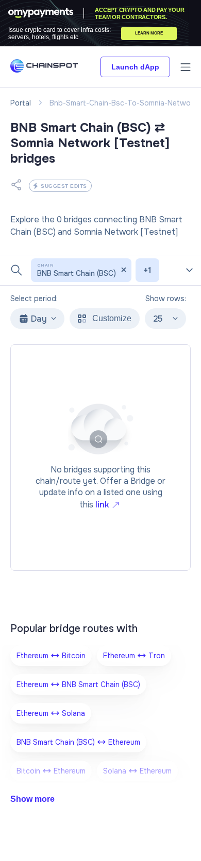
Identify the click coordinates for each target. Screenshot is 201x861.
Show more (32, 799)
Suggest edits (64, 186)
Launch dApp (135, 67)
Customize (111, 318)
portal (20, 103)
